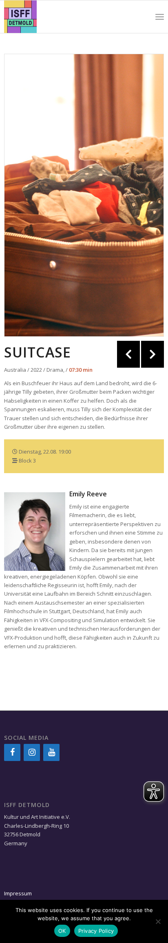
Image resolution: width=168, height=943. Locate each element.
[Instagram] (32, 752)
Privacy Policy (96, 931)
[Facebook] (12, 752)
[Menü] (159, 16)
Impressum (18, 893)
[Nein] (158, 921)
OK (62, 931)
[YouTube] (51, 752)
